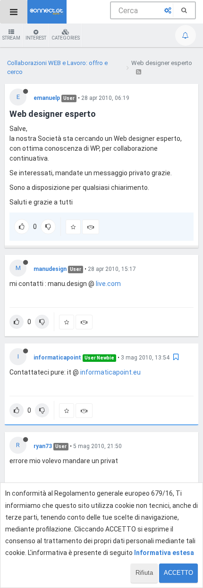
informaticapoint (57, 357)
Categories (65, 38)
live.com (108, 283)
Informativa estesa (164, 552)
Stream (11, 38)
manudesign (50, 269)
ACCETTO (178, 572)
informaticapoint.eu (110, 372)
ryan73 (43, 446)
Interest (35, 38)
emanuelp (47, 98)
